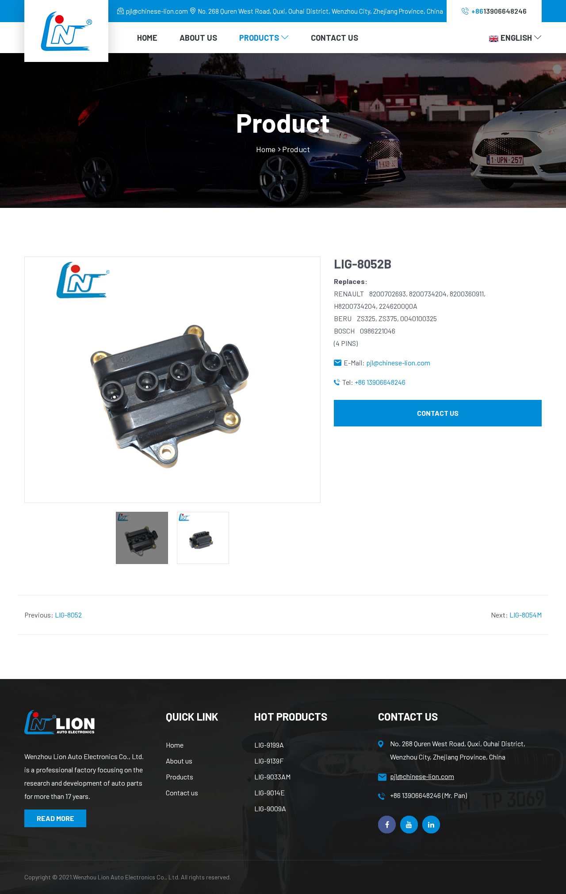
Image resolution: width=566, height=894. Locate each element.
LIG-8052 (68, 614)
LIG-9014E (269, 792)
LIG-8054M (525, 614)
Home (265, 149)
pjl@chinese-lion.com (157, 11)
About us (179, 760)
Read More (55, 818)
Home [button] (147, 37)
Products (179, 776)
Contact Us (334, 37)
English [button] (517, 37)
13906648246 (499, 11)
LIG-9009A (270, 808)
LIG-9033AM (272, 776)
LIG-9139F (268, 760)
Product (296, 149)
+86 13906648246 (380, 382)
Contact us (182, 792)
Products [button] (260, 37)
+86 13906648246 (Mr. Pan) (428, 795)
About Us (198, 37)
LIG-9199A (269, 745)
